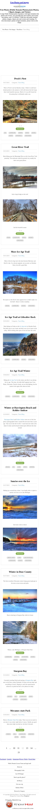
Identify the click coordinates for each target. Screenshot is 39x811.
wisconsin (28, 135)
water (11, 135)
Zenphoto (26, 796)
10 (14, 748)
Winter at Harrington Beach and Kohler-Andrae (20, 409)
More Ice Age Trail (20, 251)
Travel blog (31, 759)
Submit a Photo (19, 787)
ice (5, 132)
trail (23, 396)
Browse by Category (19, 791)
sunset (31, 237)
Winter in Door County (20, 572)
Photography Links (19, 770)
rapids (20, 132)
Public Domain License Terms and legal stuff (19, 763)
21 (19, 752)
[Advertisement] (19, 53)
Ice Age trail (23, 326)
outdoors (25, 656)
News (18, 29)
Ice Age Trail (13, 380)
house (7, 305)
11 (18, 748)
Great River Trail (20, 147)
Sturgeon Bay (20, 671)
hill (15, 734)
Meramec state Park (20, 710)
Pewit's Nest (20, 78)
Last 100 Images (19, 774)
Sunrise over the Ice (20, 481)
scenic (34, 132)
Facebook (3, 759)
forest (7, 359)
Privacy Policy (23, 759)
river (27, 132)
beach (7, 467)
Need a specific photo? (19, 777)
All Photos (19, 780)
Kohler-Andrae (20, 419)
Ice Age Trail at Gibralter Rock (20, 317)
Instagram (16, 759)
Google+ (9, 759)
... (10, 748)
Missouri (31, 734)
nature (17, 656)
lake (19, 467)
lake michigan (28, 557)
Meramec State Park (13, 720)
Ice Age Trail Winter (20, 371)
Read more (20, 129)
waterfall (19, 135)
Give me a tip (19, 784)
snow (25, 467)
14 (31, 748)
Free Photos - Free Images (8, 29)
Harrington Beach (9, 419)
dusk (8, 237)
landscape (12, 132)
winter (32, 467)
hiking (8, 396)
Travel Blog (21, 82)
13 (27, 748)
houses (10, 696)
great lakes (11, 557)
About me (19, 767)
